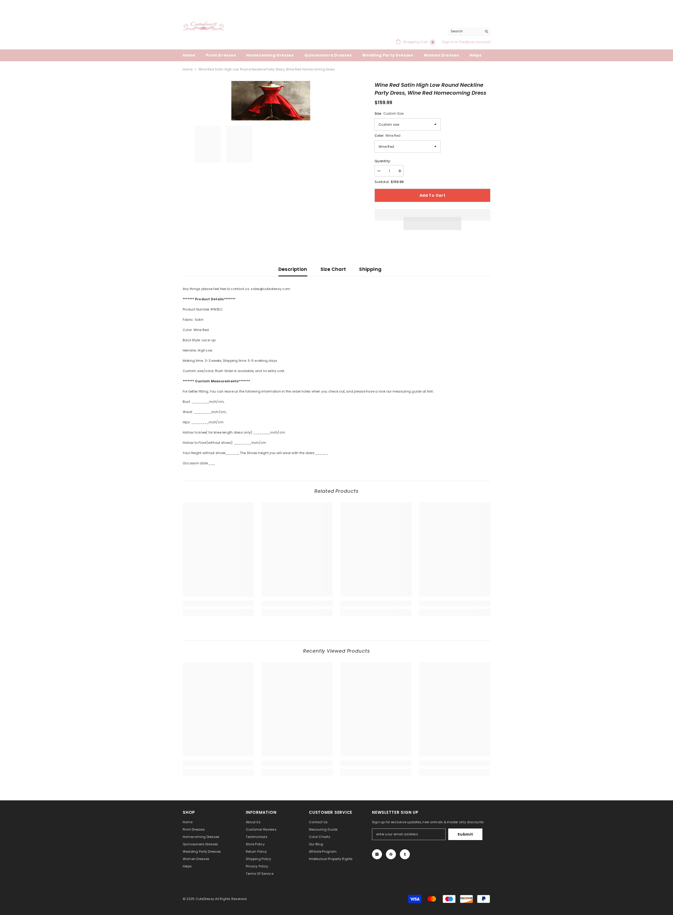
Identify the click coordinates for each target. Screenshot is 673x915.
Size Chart (333, 269)
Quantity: (383, 161)
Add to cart (433, 195)
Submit (465, 834)
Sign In (448, 42)
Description (292, 269)
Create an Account (474, 42)
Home (187, 69)
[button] (432, 223)
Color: (387, 135)
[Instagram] (377, 854)
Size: (389, 113)
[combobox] (465, 31)
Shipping (370, 269)
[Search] (469, 31)
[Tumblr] (405, 854)
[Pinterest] (391, 854)
